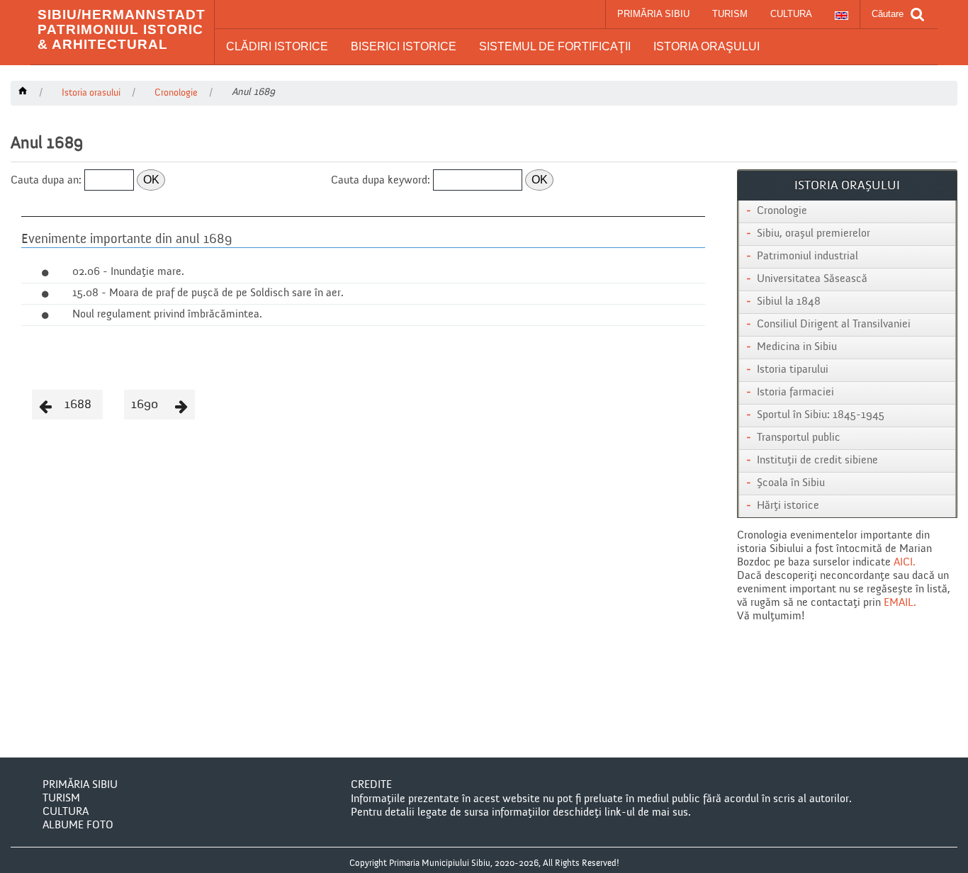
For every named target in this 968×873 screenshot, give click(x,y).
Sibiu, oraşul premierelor (813, 234)
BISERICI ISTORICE (403, 46)
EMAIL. (900, 603)
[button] (277, 46)
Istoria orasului (91, 93)
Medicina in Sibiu (797, 347)
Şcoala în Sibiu (791, 483)
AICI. (905, 562)
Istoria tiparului (792, 370)
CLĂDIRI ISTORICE (277, 46)
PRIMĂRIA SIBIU (653, 14)
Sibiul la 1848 (789, 302)
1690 (144, 404)
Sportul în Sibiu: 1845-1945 (820, 415)
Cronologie (176, 93)
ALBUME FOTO (78, 825)
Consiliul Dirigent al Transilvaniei (834, 324)
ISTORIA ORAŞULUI (706, 46)
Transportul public (798, 438)
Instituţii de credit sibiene (817, 460)
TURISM (730, 14)
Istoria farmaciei (795, 392)
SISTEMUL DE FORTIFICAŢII (555, 46)
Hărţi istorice (788, 506)
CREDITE (371, 785)
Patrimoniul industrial (807, 256)
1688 (77, 404)
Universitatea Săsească (812, 279)
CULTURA (791, 14)
